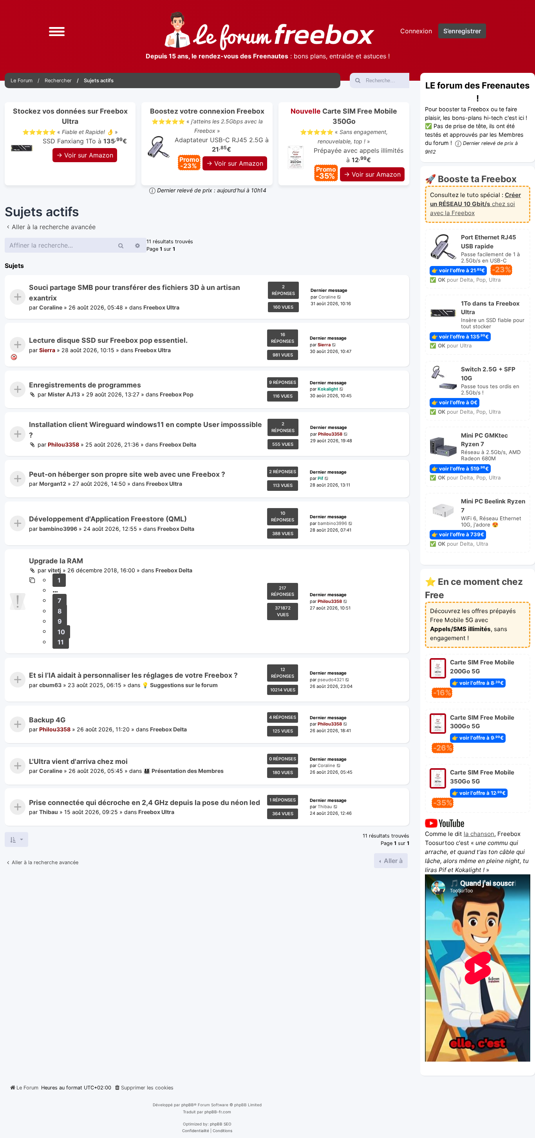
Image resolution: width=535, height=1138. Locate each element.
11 (61, 642)
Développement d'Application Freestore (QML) (108, 519)
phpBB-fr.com (217, 1111)
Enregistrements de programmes (85, 385)
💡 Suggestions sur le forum (180, 684)
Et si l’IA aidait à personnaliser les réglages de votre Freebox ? (133, 675)
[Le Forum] (269, 31)
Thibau (48, 812)
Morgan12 (52, 484)
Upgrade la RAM (56, 561)
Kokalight (328, 389)
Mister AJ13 (64, 394)
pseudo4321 (331, 679)
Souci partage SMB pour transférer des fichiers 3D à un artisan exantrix (134, 292)
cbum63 (50, 684)
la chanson (479, 834)
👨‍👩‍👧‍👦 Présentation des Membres (183, 770)
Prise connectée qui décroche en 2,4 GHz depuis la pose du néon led (144, 802)
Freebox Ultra (161, 307)
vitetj (54, 570)
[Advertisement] (207, 973)
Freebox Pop (176, 394)
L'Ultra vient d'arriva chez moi (78, 761)
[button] (57, 31)
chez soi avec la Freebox (475, 204)
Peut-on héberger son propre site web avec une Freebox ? (127, 474)
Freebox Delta (177, 444)
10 (61, 632)
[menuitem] (144, 1087)
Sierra (47, 350)
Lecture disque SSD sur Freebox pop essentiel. (108, 340)
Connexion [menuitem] (416, 31)
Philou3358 (63, 444)
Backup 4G (47, 720)
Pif (320, 478)
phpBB (187, 1104)
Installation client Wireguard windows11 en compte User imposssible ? (145, 429)
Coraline (50, 307)
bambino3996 (58, 528)
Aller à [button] (392, 861)
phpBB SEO (220, 1124)
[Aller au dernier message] (339, 296)
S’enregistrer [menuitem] (462, 31)
